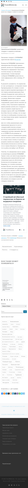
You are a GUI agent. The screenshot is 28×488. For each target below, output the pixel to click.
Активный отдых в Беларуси (9, 438)
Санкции (4, 369)
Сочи (10, 369)
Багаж (11, 329)
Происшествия (15, 364)
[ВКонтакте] (2, 393)
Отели (23, 356)
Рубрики (3, 303)
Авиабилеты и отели (7, 433)
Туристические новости (8, 427)
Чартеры (19, 377)
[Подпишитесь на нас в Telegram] (1, 1)
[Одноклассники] (4, 393)
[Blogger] (11, 393)
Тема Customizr (21, 481)
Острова (4, 356)
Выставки (20, 336)
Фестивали (5, 377)
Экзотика (15, 379)
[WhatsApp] (19, 393)
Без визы (22, 329)
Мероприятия (12, 349)
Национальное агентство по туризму (10, 353)
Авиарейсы (5, 324)
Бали (16, 329)
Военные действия (7, 334)
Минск (20, 349)
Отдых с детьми (14, 356)
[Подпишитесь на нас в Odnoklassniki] (9, 300)
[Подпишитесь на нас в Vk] (6, 1)
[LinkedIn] (13, 393)
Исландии (18, 59)
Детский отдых (19, 339)
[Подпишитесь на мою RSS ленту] (11, 1)
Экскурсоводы (15, 382)
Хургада (12, 377)
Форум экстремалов (7, 441)
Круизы (20, 346)
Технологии (9, 374)
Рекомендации (19, 367)
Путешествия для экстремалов (9, 436)
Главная (3, 10)
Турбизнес (18, 375)
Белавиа (4, 331)
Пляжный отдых (7, 361)
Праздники (5, 364)
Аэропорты (15, 326)
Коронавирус (12, 346)
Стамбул (4, 372)
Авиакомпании (14, 321)
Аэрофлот (4, 329)
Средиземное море (19, 369)
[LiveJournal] (15, 393)
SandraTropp (13, 237)
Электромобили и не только (8, 444)
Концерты (4, 346)
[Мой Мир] (6, 393)
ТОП (3, 374)
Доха (17, 341)
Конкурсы (20, 344)
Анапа (12, 324)
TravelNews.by (10, 478)
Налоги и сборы (6, 351)
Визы (11, 331)
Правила (17, 361)
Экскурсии (5, 382)
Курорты (4, 349)
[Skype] (22, 393)
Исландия (8, 10)
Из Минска (5, 344)
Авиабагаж (4, 321)
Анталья (18, 324)
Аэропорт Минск (6, 326)
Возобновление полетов (8, 336)
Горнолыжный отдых (7, 339)
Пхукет (3, 367)
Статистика (12, 372)
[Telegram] (24, 393)
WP (9, 481)
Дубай (23, 341)
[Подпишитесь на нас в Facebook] (4, 1)
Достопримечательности (8, 341)
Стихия (19, 372)
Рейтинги (10, 367)
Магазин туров (5, 430)
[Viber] (17, 393)
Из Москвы (12, 344)
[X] (9, 393)
